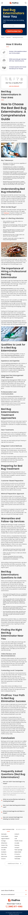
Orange (3, 841)
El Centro (17, 854)
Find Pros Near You (14, 31)
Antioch (17, 834)
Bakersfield (18, 852)
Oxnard (3, 859)
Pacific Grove (18, 841)
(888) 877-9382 (15, 906)
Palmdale (17, 859)
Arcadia (17, 843)
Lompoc (17, 847)
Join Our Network (14, 86)
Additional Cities (13, 863)
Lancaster (4, 847)
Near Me (8, 37)
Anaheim (3, 852)
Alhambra (4, 843)
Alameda (3, 834)
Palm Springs (18, 850)
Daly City (3, 854)
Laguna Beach (5, 838)
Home (2, 37)
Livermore (4, 856)
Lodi (16, 838)
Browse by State (20, 829)
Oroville (3, 850)
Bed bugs (6, 213)
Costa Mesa (4, 836)
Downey (17, 845)
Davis (16, 836)
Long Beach (18, 856)
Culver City (4, 845)
